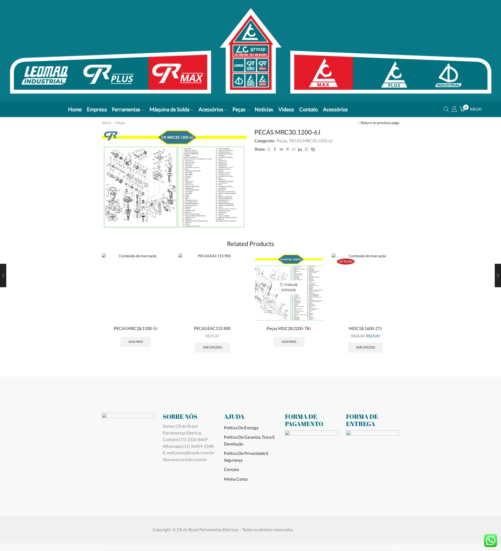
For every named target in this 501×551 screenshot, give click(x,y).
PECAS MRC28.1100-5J (135, 328)
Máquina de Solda (169, 109)
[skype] (312, 149)
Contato (308, 109)
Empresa (97, 109)
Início (106, 122)
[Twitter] (269, 149)
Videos (286, 109)
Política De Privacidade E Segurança (246, 456)
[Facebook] (275, 149)
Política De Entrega (241, 427)
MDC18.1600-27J (365, 328)
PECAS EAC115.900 (212, 328)
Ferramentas (126, 109)
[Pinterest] (287, 149)
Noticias (264, 109)
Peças (239, 109)
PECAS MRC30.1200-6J (311, 140)
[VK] (281, 149)
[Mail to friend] (293, 149)
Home (75, 109)
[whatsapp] (306, 149)
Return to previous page (380, 122)
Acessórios (211, 109)
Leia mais (135, 342)
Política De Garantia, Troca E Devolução (249, 440)
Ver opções (212, 347)
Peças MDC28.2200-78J (289, 328)
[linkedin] (300, 149)
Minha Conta (236, 478)
